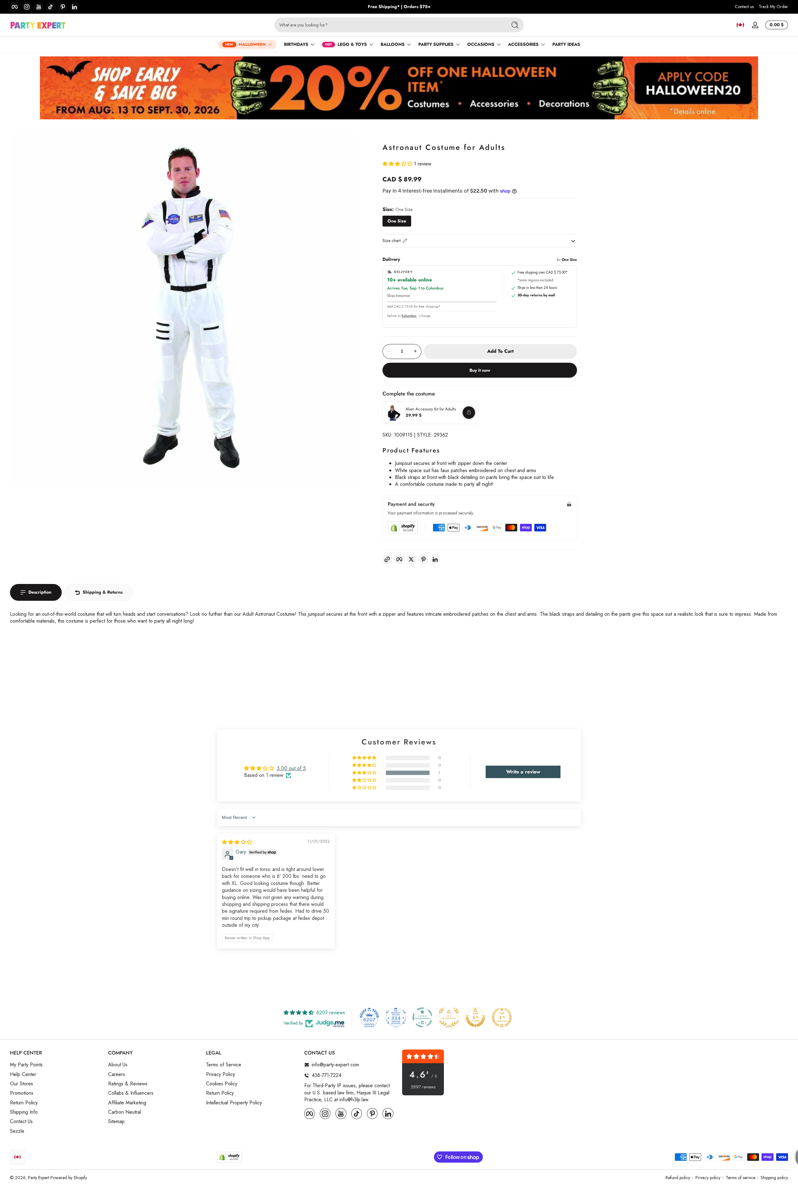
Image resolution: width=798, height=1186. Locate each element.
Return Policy (24, 1102)
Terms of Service (223, 1064)
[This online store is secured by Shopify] (403, 527)
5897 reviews (423, 1087)
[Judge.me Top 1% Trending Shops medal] (502, 1017)
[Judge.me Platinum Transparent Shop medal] (422, 1017)
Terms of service (740, 1178)
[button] (740, 25)
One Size (396, 221)
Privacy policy (707, 1178)
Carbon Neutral (124, 1112)
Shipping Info (24, 1112)
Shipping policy (774, 1178)
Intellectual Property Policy (234, 1102)
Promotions (21, 1093)
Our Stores (21, 1083)
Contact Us (21, 1121)
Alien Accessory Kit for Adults (431, 409)
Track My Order (773, 7)
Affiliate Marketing (127, 1102)
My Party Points (26, 1064)
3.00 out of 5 (291, 768)
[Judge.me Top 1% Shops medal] (475, 1017)
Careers (116, 1074)
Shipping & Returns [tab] (103, 592)
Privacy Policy (220, 1074)
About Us (117, 1064)
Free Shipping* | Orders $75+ (399, 7)
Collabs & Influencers (130, 1093)
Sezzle (17, 1131)
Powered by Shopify (68, 1177)
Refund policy (678, 1178)
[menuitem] (56, 1064)
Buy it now (479, 370)
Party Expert (38, 1177)
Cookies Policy (221, 1083)
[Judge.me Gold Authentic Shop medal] (449, 1017)
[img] (237, 842)
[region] (399, 6)
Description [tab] (39, 592)
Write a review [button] (523, 771)
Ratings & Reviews (127, 1083)
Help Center (23, 1074)
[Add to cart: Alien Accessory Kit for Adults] (469, 412)
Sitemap (116, 1121)
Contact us (744, 7)
